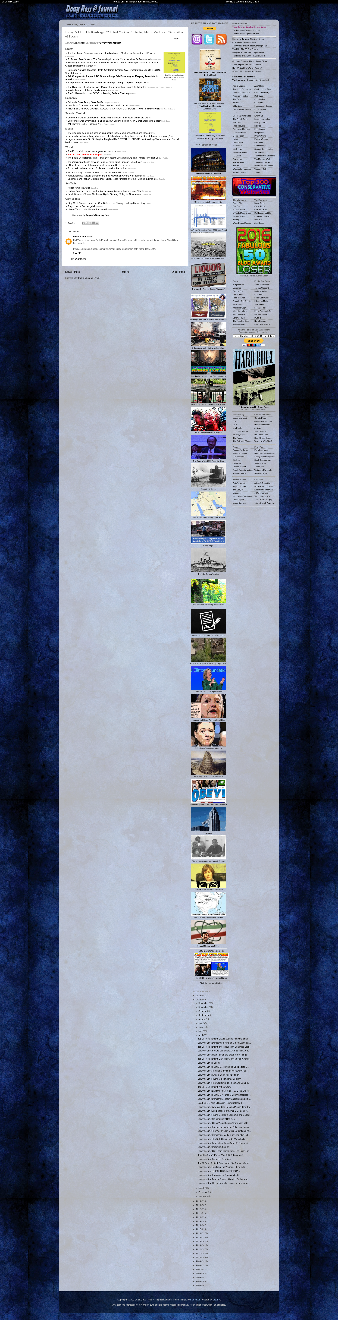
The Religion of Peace (242, 441)
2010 (198, 1257)
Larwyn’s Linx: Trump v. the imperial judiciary (219, 1079)
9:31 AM (77, 253)
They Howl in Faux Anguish (81, 206)
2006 (198, 1273)
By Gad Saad (210, 73)
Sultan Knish (259, 152)
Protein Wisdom (261, 139)
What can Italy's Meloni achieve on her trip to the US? (95, 172)
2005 (198, 1277)
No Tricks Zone (261, 435)
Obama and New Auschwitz (244, 42)
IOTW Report (260, 109)
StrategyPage (239, 435)
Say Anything (259, 146)
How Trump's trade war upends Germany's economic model (98, 105)
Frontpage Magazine (242, 129)
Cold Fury (237, 463)
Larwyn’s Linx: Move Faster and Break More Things (222, 1055)
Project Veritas (239, 216)
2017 (198, 1229)
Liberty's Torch (260, 122)
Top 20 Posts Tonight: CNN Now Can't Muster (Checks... (224, 1059)
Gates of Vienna (261, 103)
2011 (198, 1253)
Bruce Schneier (239, 503)
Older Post (178, 271)
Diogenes (237, 288)
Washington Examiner (242, 169)
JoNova (257, 428)
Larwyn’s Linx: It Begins (209, 1063)
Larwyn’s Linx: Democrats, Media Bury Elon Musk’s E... (224, 1135)
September (203, 1015)
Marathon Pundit (261, 450)
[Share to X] (90, 223)
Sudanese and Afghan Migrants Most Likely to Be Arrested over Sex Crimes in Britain (111, 179)
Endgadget (237, 493)
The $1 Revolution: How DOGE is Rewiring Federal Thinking (98, 93)
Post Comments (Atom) (89, 278)
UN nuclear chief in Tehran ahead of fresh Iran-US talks (96, 165)
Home (126, 271)
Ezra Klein (258, 294)
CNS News (237, 106)
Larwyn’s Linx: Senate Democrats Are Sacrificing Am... (223, 1051)
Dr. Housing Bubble (262, 213)
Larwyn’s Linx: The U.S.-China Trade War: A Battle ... (223, 1139)
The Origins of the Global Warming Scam (249, 46)
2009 (198, 1261)
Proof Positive (239, 314)
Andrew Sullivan (261, 291)
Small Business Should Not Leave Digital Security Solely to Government (105, 194)
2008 (198, 1265)
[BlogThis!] (87, 223)
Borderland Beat (240, 418)
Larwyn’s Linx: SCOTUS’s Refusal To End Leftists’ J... (223, 1067)
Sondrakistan (260, 463)
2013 (198, 1245)
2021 (198, 1213)
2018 (198, 1225)
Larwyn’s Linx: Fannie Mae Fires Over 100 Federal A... (223, 1143)
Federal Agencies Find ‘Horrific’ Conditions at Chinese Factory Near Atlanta (106, 191)
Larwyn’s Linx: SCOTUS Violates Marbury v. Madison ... (224, 1095)
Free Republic (239, 126)
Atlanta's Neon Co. (262, 483)
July (200, 1023)
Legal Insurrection (262, 119)
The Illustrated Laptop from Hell (245, 34)
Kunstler (257, 112)
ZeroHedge (259, 223)
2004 (198, 1281)
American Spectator (241, 93)
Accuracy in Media (262, 284)
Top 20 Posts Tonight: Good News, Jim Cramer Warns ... (224, 1163)
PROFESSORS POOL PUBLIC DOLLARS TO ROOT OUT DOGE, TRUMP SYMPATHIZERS (115, 108)
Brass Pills (237, 203)
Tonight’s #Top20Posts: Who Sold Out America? (220, 1155)
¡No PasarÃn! (239, 457)
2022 (198, 1209)
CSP (235, 425)
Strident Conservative (263, 149)
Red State (258, 142)
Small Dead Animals (262, 460)
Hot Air (236, 139)
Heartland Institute (262, 425)
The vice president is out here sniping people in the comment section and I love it (109, 133)
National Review (240, 152)
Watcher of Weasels (263, 470)
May (200, 1031)
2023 (198, 1205)
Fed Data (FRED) (262, 216)
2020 (198, 1217)
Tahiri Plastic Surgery (263, 500)
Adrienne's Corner (240, 450)
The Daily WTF (239, 490)
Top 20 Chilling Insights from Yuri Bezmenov (135, 1)
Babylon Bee (238, 284)
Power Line (237, 159)
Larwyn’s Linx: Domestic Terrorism (214, 1159)
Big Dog (236, 460)
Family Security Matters (243, 470)
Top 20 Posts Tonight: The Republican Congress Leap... (224, 1047)
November (203, 1007)
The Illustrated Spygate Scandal (245, 30)
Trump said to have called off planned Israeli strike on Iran (97, 168)
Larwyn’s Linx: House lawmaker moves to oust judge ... (224, 1183)
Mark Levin (237, 149)
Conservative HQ (261, 93)
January (202, 1196)
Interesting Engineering (242, 496)
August (202, 1019)
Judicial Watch (239, 210)
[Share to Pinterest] (97, 223)
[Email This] (83, 223)
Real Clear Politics (262, 324)
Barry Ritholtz (260, 203)
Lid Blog (257, 126)
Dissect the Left (239, 467)
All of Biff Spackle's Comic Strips (211, 978)
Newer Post (72, 271)
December (203, 1003)
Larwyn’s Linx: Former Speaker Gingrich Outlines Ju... (223, 1179)
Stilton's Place (239, 318)
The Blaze (237, 99)
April (200, 1035)
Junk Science (260, 431)
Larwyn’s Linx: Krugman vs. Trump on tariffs (218, 1175)
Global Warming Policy (264, 421)
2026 (198, 995)
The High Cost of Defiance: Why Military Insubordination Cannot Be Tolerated (107, 87)
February (203, 1192)
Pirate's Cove (260, 136)
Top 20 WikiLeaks (10, 1)
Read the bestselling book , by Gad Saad (174, 77)
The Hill (236, 166)
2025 (198, 999)
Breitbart (236, 103)
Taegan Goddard (261, 288)
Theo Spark (259, 467)
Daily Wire (258, 96)
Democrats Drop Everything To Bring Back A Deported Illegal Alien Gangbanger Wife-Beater (114, 120)
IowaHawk (237, 304)
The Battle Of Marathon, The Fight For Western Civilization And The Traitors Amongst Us (113, 157)
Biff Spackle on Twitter (263, 486)
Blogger (216, 1300)
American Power (240, 453)
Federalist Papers (262, 298)
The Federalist (239, 162)
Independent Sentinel (263, 106)
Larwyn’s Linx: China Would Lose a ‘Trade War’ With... (224, 1123)
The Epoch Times (240, 119)
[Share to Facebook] (93, 223)
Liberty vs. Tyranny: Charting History (248, 39)
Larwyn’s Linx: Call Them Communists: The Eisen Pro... (224, 1151)
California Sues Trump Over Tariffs (85, 102)
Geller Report (238, 136)
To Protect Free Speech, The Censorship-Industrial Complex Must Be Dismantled (109, 59)
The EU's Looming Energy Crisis (242, 1)
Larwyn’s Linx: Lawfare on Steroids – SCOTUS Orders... (224, 1091)
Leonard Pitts (260, 308)
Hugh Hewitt (238, 142)
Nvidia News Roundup (79, 188)
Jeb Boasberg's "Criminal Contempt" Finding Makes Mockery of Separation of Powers (111, 53)
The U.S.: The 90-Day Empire (245, 49)
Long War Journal (240, 431)
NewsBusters (260, 321)
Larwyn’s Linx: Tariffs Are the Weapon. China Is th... (222, 1167)
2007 (198, 1269)
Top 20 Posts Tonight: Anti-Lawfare (214, 1087)
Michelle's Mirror (240, 311)
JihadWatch (259, 304)
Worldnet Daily (260, 169)
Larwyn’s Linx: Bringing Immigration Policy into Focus (223, 1127)
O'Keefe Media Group (242, 213)
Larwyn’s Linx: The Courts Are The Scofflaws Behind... (223, 1083)
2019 (198, 1221)
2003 (198, 1285)
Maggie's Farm (239, 473)
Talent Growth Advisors (264, 503)
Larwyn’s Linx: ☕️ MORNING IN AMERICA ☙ (219, 1171)
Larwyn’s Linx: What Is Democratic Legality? (219, 1075)
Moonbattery (259, 129)
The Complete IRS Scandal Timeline (247, 65)
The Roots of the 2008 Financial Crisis (248, 56)
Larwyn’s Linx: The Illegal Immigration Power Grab (222, 1071)
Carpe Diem (259, 206)
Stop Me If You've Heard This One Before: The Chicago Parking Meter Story (106, 203)
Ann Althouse (259, 86)
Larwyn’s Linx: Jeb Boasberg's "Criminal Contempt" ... (223, 1111)
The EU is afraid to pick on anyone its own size (92, 151)
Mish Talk (258, 220)
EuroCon (236, 122)
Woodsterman (239, 324)
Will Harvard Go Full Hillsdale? (83, 124)
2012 (198, 1249)
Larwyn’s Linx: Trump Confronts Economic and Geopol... (225, 1115)
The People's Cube (241, 321)
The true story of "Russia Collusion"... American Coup (210, 106)
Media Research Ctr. (263, 311)
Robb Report (238, 500)
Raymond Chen (239, 486)
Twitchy (236, 220)
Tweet (176, 38)
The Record (238, 438)
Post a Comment (78, 259)
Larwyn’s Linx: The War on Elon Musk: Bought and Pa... (224, 1131)
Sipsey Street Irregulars (264, 457)
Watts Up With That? (263, 441)
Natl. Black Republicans (264, 453)
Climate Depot (260, 418)
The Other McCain (262, 162)
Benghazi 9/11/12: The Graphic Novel (248, 52)
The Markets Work (262, 159)
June (201, 1027)
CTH (235, 112)
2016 (198, 1233)
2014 (198, 1241)
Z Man (257, 172)
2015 (198, 1237)
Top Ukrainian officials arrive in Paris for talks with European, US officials (105, 162)
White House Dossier (242, 223)
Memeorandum (260, 314)
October (202, 1011)
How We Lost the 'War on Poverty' (247, 68)
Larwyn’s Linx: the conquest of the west (216, 1119)
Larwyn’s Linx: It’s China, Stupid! (213, 1147)
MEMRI (257, 318)
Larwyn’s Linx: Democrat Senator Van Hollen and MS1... (224, 1099)
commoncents (80, 236)
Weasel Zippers (239, 172)
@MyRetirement (261, 493)
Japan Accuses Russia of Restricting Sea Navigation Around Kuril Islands (105, 175)
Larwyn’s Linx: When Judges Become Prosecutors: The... (225, 1107)
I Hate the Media (261, 301)
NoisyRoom (259, 132)
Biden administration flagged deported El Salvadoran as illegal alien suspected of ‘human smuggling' (119, 136)
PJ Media (237, 156)
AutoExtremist (239, 483)
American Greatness (242, 89)
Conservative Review (242, 109)
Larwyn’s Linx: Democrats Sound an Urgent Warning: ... (224, 1043)
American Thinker (240, 96)
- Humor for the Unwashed (250, 80)
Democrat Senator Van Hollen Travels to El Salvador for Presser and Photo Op (108, 117)
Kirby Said (258, 116)
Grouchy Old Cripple (242, 301)
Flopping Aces (260, 99)
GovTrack (237, 206)
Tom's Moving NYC (262, 496)
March (201, 1188)
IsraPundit (237, 428)
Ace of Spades (239, 86)
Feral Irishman (239, 298)
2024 (198, 1201)
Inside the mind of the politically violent (87, 90)
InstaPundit (237, 146)
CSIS (235, 421)
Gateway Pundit (239, 132)
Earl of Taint (238, 294)
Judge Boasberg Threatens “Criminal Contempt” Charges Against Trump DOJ (107, 82)
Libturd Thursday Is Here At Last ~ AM (87, 209)
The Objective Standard (264, 156)
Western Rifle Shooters (264, 166)
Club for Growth (261, 210)
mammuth (195, 1300)
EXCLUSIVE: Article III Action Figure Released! (220, 1103)
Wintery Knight (260, 473)
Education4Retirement (263, 490)
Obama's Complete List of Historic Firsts (249, 61)
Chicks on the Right (262, 89)
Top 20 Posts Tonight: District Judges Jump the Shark (223, 1039)
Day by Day (238, 291)
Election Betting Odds (242, 116)
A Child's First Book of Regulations (247, 71)
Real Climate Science (263, 438)
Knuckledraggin (239, 308)
